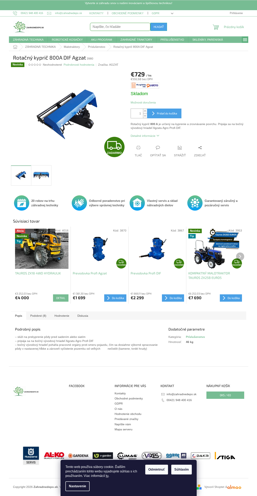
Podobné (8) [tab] (38, 315)
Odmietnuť (156, 469)
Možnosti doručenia (143, 102)
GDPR (155, 13)
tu (107, 476)
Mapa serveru (123, 429)
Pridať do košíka (167, 113)
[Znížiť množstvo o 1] (145, 115)
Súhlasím (181, 469)
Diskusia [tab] (82, 315)
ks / (225, 395)
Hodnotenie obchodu (128, 414)
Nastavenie (77, 486)
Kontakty (96, 13)
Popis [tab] (18, 315)
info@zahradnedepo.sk (181, 394)
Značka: (108, 64)
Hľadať (159, 26)
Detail (60, 298)
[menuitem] (28, 39)
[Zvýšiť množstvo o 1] (145, 111)
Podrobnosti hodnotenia (79, 64)
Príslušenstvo (195, 336)
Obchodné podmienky (128, 13)
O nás (118, 408)
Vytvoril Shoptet (214, 486)
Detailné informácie (143, 135)
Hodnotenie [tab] (61, 315)
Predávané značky (126, 419)
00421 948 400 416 (179, 400)
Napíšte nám (123, 424)
